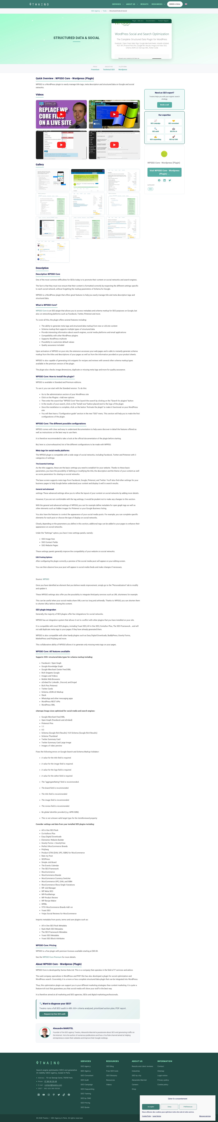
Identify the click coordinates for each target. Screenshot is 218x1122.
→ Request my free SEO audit (53, 1014)
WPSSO (46, 579)
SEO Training (86, 1094)
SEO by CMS (173, 137)
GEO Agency (86, 1071)
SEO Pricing (85, 1103)
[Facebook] (69, 1094)
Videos (109, 1085)
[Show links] (123, 4)
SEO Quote (85, 1107)
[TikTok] (64, 1094)
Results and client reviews (142, 1066)
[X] (59, 1094)
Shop (134, 1089)
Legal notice (162, 1075)
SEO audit (155, 129)
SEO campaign (155, 121)
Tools (105, 11)
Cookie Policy (146, 1116)
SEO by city (136, 1075)
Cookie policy (162, 1085)
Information (164, 1061)
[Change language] (186, 4)
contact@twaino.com (53, 1085)
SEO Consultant (87, 1075)
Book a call (174, 4)
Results (144, 4)
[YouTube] (43, 1094)
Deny (169, 1107)
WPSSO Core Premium (52, 957)
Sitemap (160, 1071)
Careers (135, 1085)
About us (130, 4)
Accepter (151, 1107)
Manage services (205, 1116)
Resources (157, 4)
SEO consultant (173, 121)
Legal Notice (157, 1116)
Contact (160, 1066)
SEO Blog (110, 1066)
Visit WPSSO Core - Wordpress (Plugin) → (165, 172)
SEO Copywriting (87, 1089)
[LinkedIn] (38, 1094)
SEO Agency (95, 11)
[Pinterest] (53, 1094)
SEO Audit (85, 1080)
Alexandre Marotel (139, 1080)
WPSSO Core (41, 311)
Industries (136, 1071)
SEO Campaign (87, 1085)
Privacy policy (163, 1080)
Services (116, 4)
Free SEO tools (112, 1071)
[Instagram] (48, 1094)
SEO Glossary (111, 1075)
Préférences (188, 1107)
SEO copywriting (155, 137)
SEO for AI (173, 129)
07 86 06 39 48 (50, 1081)
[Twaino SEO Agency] (47, 1063)
